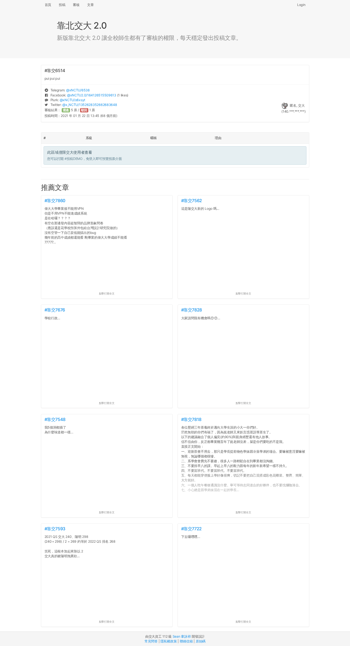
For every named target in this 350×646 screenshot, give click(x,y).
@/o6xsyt (72, 100)
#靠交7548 (55, 419)
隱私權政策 (168, 641)
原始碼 (200, 641)
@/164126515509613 (91, 95)
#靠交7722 (191, 528)
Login (301, 5)
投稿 (62, 5)
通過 (66, 110)
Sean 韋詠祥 (182, 636)
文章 (90, 5)
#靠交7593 (55, 528)
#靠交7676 (55, 309)
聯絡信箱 (186, 641)
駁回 (84, 110)
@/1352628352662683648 (89, 105)
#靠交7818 (191, 419)
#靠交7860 (55, 200)
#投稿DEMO (74, 159)
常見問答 (151, 641)
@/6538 (78, 90)
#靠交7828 (191, 309)
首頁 (48, 5)
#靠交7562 (191, 200)
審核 (76, 5)
